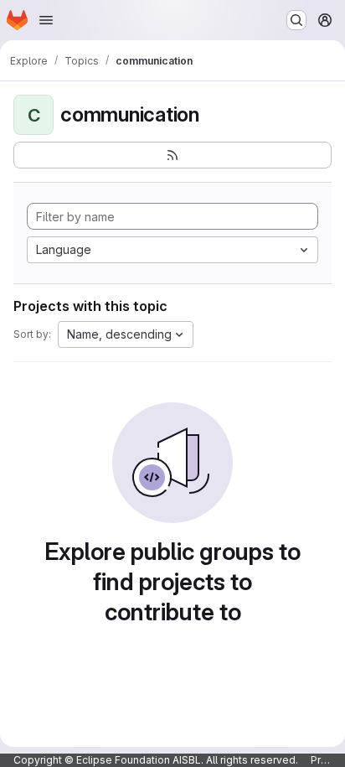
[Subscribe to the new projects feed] (172, 155)
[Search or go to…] (296, 20)
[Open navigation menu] (46, 20)
